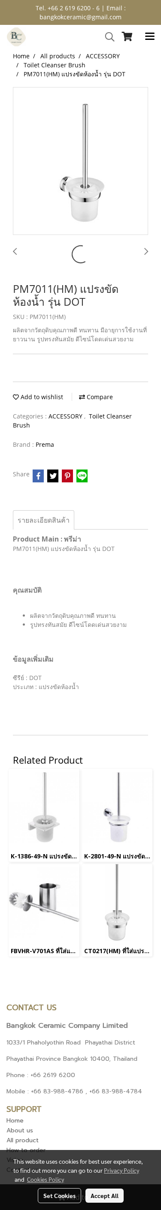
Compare (99, 397)
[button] (106, 37)
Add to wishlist (41, 397)
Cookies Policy (45, 1179)
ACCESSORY (66, 416)
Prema (45, 444)
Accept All (104, 1195)
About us (19, 1130)
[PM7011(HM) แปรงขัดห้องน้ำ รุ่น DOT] (80, 161)
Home (15, 1120)
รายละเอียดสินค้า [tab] (44, 520)
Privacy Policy (121, 1170)
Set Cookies (59, 1195)
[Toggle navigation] (149, 36)
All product (22, 1140)
